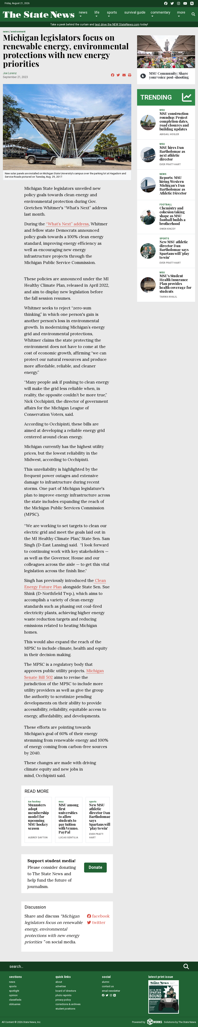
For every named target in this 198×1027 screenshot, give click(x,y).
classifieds (15, 999)
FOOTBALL (166, 204)
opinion (13, 995)
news (12, 981)
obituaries (14, 1004)
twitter (98, 922)
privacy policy (63, 999)
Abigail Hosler (169, 134)
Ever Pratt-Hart (96, 836)
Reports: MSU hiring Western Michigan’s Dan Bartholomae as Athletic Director (173, 185)
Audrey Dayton (38, 837)
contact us (108, 986)
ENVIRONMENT (18, 31)
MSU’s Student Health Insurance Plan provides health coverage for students (175, 283)
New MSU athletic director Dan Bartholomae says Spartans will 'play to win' (99, 817)
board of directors (65, 990)
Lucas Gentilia (68, 837)
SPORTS (92, 801)
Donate (95, 867)
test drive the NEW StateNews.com (117, 24)
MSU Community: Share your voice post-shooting (169, 75)
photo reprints (63, 995)
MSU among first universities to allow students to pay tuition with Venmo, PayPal (69, 818)
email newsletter (111, 990)
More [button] (181, 12)
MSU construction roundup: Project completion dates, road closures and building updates (174, 121)
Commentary (160, 12)
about (58, 981)
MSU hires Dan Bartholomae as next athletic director (172, 153)
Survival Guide (134, 12)
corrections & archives (67, 1004)
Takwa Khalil (168, 296)
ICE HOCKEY (34, 801)
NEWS (6, 31)
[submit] (186, 966)
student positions (65, 1008)
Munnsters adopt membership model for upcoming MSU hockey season (38, 817)
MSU (61, 801)
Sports (112, 12)
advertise (60, 986)
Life (97, 12)
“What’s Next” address (67, 224)
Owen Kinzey (168, 228)
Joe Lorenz (10, 73)
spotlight (14, 990)
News (83, 12)
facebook (100, 916)
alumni (105, 981)
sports (12, 986)
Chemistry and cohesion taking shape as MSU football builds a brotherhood (172, 216)
